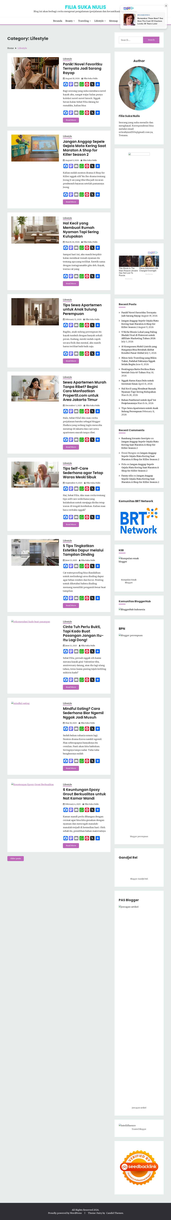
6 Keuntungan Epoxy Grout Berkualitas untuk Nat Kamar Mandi (84, 794)
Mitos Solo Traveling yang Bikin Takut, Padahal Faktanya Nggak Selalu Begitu (138, 361)
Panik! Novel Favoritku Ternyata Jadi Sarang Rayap (82, 68)
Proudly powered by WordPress (65, 1213)
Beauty (69, 21)
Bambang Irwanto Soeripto (135, 438)
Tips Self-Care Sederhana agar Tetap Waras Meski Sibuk (83, 473)
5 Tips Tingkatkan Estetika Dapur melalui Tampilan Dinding (83, 550)
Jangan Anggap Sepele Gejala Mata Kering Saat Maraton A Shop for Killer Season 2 (84, 148)
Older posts (15, 858)
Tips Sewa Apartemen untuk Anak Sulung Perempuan (82, 309)
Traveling (83, 21)
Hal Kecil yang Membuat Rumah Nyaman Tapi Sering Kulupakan (81, 230)
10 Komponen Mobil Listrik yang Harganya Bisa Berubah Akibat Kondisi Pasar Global (139, 349)
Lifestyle (99, 21)
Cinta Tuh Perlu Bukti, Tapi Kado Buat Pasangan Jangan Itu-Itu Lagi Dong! (83, 633)
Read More (71, 120)
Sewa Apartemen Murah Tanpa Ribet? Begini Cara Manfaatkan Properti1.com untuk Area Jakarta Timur (84, 391)
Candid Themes (114, 1213)
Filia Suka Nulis (85, 7)
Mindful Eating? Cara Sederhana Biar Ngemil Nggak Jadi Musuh (83, 713)
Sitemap (113, 21)
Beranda (57, 21)
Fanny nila (127, 475)
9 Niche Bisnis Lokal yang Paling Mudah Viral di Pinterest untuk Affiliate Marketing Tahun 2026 (139, 335)
